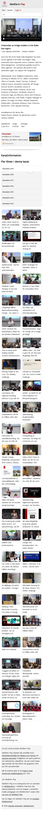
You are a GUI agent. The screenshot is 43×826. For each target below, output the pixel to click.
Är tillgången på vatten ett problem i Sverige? (10, 586)
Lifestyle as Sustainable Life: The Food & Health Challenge (32, 374)
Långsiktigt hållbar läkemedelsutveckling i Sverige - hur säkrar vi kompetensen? (10, 310)
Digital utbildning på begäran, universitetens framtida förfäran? (31, 225)
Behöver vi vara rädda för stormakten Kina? (31, 287)
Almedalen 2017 (8, 180)
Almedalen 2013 (8, 204)
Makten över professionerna (7, 543)
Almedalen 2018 (8, 174)
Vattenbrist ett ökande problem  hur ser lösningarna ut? (10, 631)
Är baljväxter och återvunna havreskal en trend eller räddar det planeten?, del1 (31, 695)
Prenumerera (9, 143)
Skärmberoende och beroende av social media (30, 609)
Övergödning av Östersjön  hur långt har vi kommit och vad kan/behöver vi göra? (32, 439)
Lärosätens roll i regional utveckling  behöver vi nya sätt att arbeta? (10, 396)
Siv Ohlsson (16, 136)
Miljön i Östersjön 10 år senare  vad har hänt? (31, 565)
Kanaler (10, 10)
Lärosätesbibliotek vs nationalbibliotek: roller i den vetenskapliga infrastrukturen (11, 481)
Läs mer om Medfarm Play (12, 794)
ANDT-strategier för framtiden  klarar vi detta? (30, 267)
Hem (3, 10)
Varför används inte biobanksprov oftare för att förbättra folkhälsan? (11, 331)
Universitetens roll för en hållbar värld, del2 (10, 415)
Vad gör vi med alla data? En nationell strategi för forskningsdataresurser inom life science (31, 246)
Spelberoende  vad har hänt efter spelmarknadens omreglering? (10, 268)
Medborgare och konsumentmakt (8, 244)
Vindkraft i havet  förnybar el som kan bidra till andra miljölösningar (9, 289)
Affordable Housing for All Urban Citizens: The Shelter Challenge (31, 588)
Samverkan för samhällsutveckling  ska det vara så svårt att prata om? (10, 439)
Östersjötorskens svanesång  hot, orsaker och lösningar (11, 716)
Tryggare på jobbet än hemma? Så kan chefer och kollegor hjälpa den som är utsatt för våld (11, 674)
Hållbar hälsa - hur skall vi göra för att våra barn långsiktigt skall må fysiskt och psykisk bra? (32, 353)
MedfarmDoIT (9, 786)
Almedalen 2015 (8, 192)
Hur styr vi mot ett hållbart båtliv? (30, 629)
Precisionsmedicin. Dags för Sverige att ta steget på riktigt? (32, 331)
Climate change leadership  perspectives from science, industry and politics (11, 460)
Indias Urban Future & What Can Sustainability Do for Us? (10, 225)
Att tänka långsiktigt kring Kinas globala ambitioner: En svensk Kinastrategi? (31, 524)
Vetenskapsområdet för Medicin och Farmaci (19, 755)
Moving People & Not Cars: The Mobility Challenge (10, 374)
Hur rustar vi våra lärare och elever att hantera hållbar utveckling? (11, 566)
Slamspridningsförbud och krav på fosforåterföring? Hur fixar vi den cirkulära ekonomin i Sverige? (10, 738)
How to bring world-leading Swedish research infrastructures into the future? (11, 353)
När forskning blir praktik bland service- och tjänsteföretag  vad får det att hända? (11, 524)
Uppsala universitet (9, 758)
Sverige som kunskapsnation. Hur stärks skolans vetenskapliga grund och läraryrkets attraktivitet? (32, 545)
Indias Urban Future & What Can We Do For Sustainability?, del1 (31, 460)
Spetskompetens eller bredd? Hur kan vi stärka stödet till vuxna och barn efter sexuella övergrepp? (11, 695)
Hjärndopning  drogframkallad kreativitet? (28, 417)
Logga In (18, 10)
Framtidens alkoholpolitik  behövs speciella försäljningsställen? (31, 674)
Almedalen (6, 134)
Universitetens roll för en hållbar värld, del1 (31, 650)
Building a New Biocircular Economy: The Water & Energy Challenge (10, 610)
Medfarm (17, 4)
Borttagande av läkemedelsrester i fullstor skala (29, 716)
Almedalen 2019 (8, 169)
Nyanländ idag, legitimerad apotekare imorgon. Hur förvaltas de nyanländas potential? (31, 503)
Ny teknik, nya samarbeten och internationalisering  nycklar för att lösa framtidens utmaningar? (31, 310)
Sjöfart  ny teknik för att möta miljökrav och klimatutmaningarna (32, 395)
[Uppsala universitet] (4, 4)
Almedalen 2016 (8, 186)
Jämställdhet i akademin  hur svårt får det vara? (32, 479)
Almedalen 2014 (8, 198)
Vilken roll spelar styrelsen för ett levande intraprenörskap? (11, 502)
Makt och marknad (9, 649)
